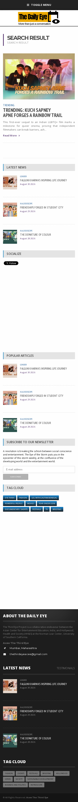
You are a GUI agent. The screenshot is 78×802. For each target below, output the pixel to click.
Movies (30, 503)
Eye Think (9, 498)
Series (8, 779)
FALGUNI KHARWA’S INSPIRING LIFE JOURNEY (43, 180)
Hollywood (62, 773)
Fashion (23, 498)
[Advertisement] (39, 309)
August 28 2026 (27, 238)
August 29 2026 (27, 211)
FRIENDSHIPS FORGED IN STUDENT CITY (41, 207)
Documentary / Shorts (16, 509)
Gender (23, 176)
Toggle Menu (41, 5)
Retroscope (36, 785)
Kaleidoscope (26, 203)
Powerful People (13, 503)
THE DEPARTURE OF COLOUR (35, 234)
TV (47, 509)
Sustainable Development (40, 779)
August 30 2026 (27, 184)
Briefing (57, 509)
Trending (8, 105)
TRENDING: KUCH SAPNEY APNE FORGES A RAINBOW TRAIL (32, 112)
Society (19, 779)
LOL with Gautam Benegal (44, 498)
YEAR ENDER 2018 (47, 503)
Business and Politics (15, 785)
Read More (10, 135)
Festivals (36, 509)
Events (21, 773)
